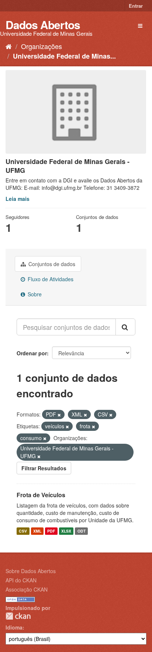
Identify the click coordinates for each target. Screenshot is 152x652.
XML (37, 531)
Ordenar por (32, 353)
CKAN (18, 616)
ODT (81, 531)
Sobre (34, 294)
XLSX (66, 531)
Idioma (14, 627)
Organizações (41, 46)
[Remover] (59, 415)
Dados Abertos (43, 24)
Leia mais (18, 198)
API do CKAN (21, 580)
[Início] (9, 46)
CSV (23, 531)
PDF (51, 531)
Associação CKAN (27, 589)
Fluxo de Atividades (49, 279)
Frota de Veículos (41, 495)
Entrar (136, 5)
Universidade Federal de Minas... (64, 56)
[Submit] (125, 326)
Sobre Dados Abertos (31, 571)
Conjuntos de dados (51, 264)
